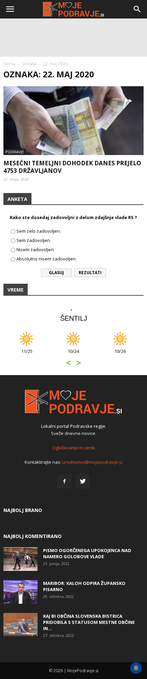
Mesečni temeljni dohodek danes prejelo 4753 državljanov (72, 167)
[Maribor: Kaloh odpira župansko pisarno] (20, 592)
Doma (9, 64)
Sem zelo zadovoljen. (38, 231)
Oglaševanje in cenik (73, 448)
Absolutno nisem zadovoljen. (46, 259)
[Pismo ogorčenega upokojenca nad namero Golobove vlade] (20, 559)
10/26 (120, 354)
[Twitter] (83, 481)
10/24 (73, 354)
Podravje (14, 151)
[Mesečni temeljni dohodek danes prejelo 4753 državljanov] (73, 120)
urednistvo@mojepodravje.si (92, 462)
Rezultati (90, 273)
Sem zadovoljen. (33, 240)
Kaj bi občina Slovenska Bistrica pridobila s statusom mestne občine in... (89, 622)
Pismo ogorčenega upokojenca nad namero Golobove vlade (87, 553)
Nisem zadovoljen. (35, 249)
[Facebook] (64, 481)
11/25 (26, 354)
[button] (137, 9)
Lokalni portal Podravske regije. (73, 426)
